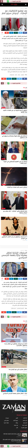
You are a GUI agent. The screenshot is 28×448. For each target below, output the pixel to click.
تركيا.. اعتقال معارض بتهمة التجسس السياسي (15, 393)
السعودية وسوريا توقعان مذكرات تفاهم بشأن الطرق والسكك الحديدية (12, 440)
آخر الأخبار (22, 8)
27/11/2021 (24, 395)
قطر (16, 75)
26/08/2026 (24, 113)
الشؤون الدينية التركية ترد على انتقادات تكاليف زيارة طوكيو (15, 111)
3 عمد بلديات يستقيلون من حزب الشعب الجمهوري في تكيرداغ (14, 238)
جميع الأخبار (4, 366)
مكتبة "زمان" (6, 423)
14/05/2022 (24, 371)
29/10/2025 (24, 347)
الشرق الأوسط (24, 428)
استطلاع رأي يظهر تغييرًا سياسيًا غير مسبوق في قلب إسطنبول (14, 137)
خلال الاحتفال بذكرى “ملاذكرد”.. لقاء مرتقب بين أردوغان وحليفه (15, 212)
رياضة (17, 423)
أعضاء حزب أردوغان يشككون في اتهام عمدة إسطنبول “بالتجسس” (15, 345)
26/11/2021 (25, 16)
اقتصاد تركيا (24, 425)
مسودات (7, 418)
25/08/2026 (24, 165)
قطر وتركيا (12, 75)
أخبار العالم (3, 184)
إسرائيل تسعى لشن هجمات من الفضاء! (17, 187)
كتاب (17, 428)
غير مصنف (16, 425)
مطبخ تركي (6, 420)
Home (26, 8)
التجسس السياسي (20, 308)
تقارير (17, 418)
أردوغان (22, 75)
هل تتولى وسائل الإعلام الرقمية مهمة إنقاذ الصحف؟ (12, 434)
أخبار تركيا (3, 107)
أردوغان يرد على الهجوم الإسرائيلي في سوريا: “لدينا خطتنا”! (15, 162)
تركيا (19, 75)
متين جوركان (13, 308)
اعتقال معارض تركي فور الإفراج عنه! (18, 369)
